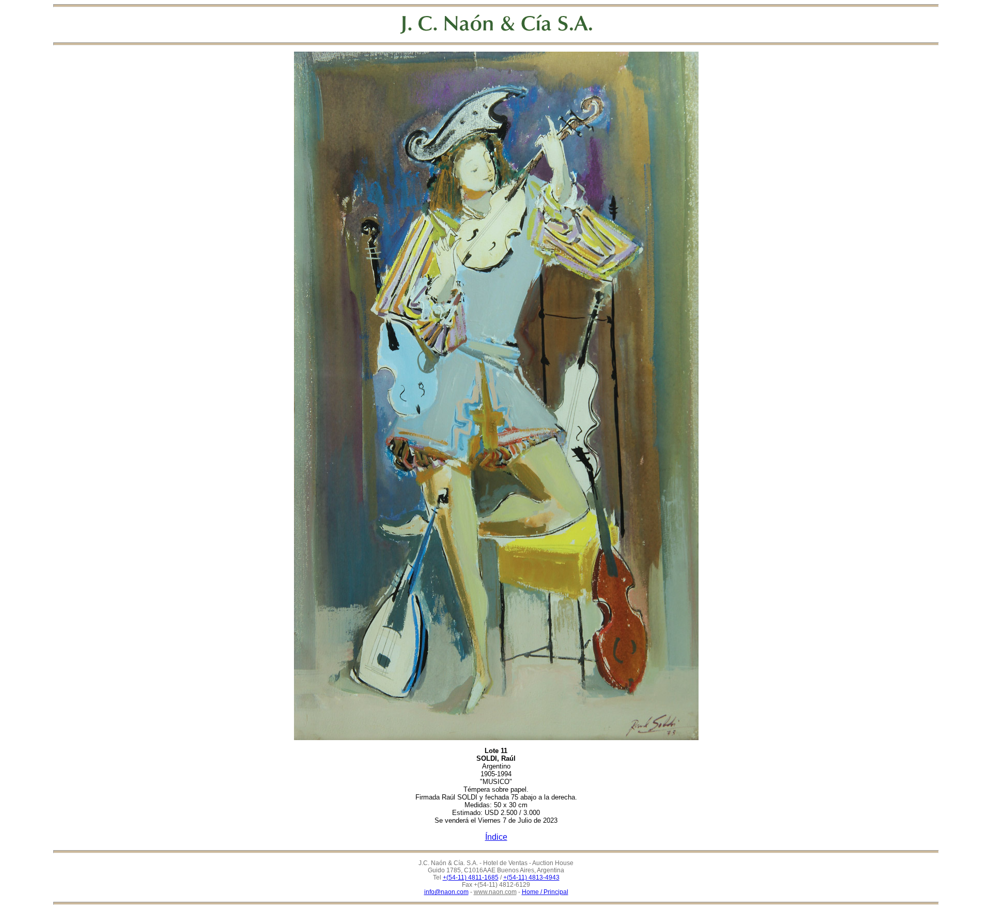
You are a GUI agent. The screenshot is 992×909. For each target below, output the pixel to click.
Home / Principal (545, 892)
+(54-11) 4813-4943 (531, 877)
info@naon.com (446, 892)
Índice (496, 837)
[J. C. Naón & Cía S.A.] (496, 24)
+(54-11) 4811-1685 (471, 877)
